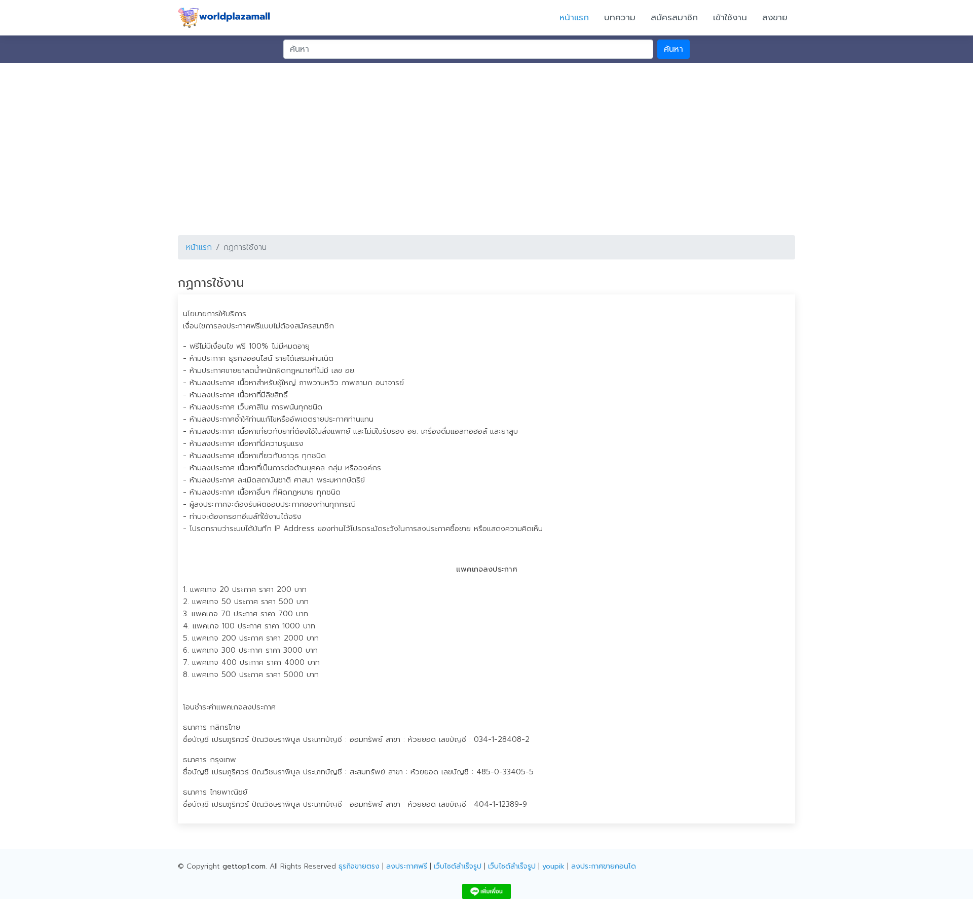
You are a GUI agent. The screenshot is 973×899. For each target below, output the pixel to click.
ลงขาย (775, 17)
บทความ (619, 17)
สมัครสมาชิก (674, 17)
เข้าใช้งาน (730, 17)
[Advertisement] (486, 139)
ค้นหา (673, 49)
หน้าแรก (574, 17)
